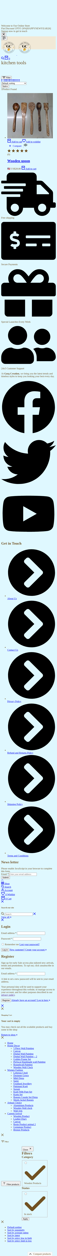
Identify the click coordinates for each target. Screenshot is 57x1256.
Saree (16, 1081)
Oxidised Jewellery (22, 1083)
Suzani (16, 1089)
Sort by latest (13, 1235)
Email (5, 874)
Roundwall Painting (23, 1064)
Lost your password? (29, 944)
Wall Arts (17, 1111)
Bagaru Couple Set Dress (25, 1097)
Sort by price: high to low (19, 1241)
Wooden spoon (18, 161)
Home (10, 1043)
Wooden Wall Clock (23, 1067)
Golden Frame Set (22, 1059)
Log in (5, 950)
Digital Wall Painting (23, 1053)
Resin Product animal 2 (24, 1124)
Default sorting (14, 1227)
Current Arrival (14, 1113)
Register (6, 1000)
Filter (7, 77)
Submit (5, 877)
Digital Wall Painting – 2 (25, 1056)
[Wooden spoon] (30, 137)
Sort (4, 86)
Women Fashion (15, 1070)
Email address (8, 933)
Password (6, 938)
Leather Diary (20, 1119)
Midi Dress (18, 1078)
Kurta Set (17, 1094)
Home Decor (13, 1045)
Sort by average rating (17, 1232)
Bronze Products (21, 1130)
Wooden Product (21, 1116)
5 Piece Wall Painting (23, 1048)
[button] (14, 141)
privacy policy (8, 995)
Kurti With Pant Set (22, 1092)
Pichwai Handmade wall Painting (29, 1062)
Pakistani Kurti (20, 1086)
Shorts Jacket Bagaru (23, 1100)
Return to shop (8, 1034)
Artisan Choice (14, 1102)
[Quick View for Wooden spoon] (25, 146)
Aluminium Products (23, 1105)
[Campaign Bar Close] (3, 34)
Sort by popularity (16, 1230)
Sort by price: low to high (19, 1238)
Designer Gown (21, 1075)
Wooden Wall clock (22, 1108)
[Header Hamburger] (4, 38)
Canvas (17, 1051)
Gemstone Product (22, 1127)
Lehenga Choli (20, 1073)
